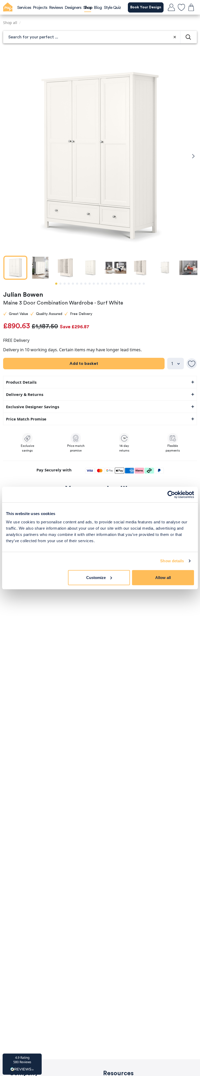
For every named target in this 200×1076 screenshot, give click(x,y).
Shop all (10, 22)
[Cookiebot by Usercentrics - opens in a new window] (171, 495)
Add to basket (84, 363)
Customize (96, 577)
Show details (172, 561)
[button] (22, 1064)
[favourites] (181, 7)
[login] (171, 7)
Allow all (163, 577)
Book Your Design (145, 7)
